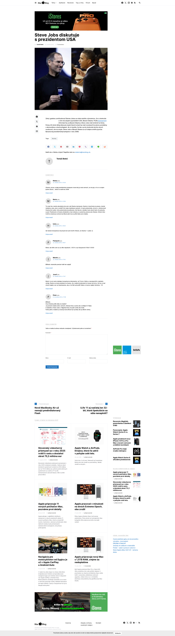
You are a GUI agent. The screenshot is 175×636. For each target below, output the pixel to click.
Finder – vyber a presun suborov (124, 548)
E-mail (69, 358)
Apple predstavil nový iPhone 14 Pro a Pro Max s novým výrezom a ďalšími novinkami (122, 442)
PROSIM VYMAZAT (119, 543)
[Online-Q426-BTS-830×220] (71, 602)
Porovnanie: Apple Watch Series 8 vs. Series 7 (120, 432)
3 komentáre (87, 566)
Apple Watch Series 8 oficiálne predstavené (121, 459)
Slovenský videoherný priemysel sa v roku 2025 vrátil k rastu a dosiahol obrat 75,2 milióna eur (51, 452)
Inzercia (68, 623)
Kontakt (98, 623)
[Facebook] (122, 3)
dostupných (102, 121)
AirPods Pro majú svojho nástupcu (120, 450)
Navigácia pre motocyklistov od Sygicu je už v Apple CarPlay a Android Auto (52, 560)
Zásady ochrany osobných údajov (87, 624)
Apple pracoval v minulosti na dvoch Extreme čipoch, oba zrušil (89, 506)
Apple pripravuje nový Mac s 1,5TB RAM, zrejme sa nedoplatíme (89, 559)
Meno (47, 358)
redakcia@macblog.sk (82, 152)
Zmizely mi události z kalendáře (124, 546)
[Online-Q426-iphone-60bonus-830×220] (71, 21)
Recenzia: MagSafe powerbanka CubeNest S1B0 (122, 423)
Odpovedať (49, 193)
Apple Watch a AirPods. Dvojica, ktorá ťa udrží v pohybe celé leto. (87, 451)
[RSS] (135, 3)
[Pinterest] (132, 3)
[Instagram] (129, 3)
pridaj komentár (54, 460)
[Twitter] (125, 3)
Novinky (54, 138)
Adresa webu (92, 358)
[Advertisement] (71, 385)
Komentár (48, 332)
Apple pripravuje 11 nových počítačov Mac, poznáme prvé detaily (50, 506)
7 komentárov (60, 44)
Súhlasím (118, 633)
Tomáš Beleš (40, 44)
